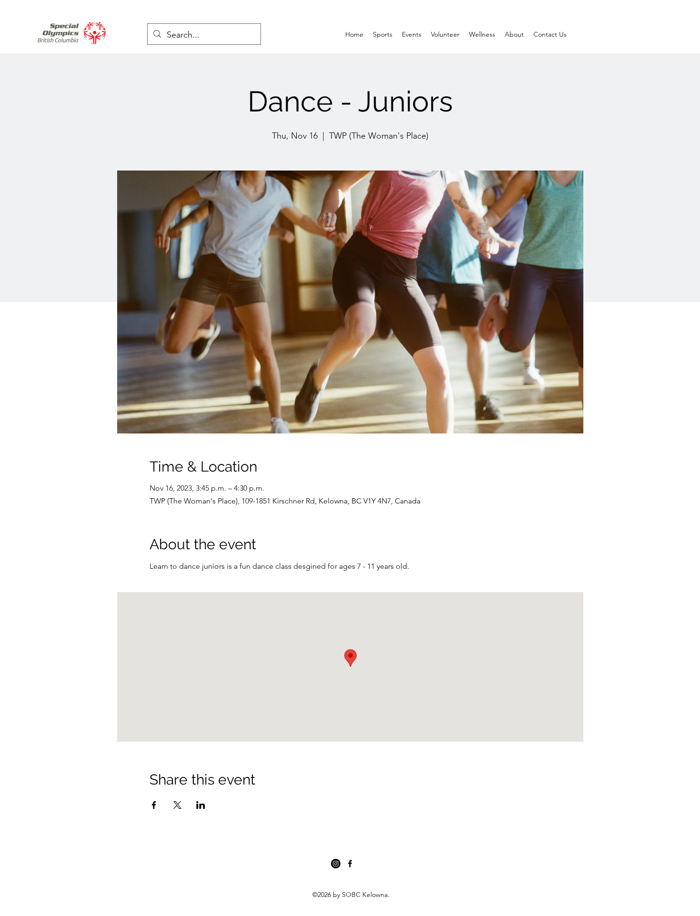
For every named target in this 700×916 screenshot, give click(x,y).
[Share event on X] (177, 805)
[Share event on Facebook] (154, 805)
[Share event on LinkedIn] (200, 805)
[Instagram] (335, 863)
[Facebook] (350, 863)
